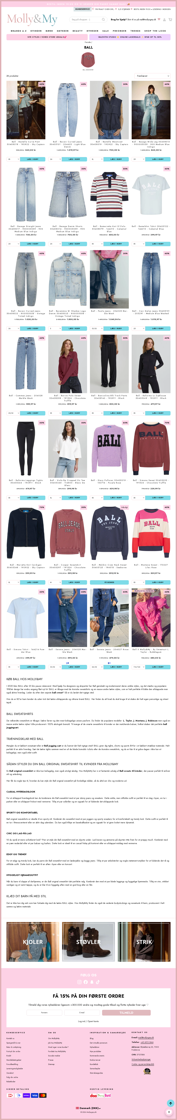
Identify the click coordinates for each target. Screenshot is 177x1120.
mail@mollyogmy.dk (148, 19)
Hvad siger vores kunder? (58, 1047)
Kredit (8, 1055)
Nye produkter (95, 1051)
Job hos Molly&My (55, 1043)
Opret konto (93, 1021)
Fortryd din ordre (13, 1051)
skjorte (82, 839)
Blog (92, 1038)
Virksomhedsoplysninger (141, 1059)
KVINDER (36, 30)
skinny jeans (85, 798)
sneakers (108, 819)
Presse (50, 1060)
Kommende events (97, 1055)
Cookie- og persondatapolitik (143, 1064)
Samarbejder (95, 1068)
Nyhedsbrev (94, 1047)
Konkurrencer (95, 1060)
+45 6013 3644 (147, 1042)
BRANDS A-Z (19, 30)
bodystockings (120, 903)
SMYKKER (63, 30)
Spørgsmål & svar (13, 1043)
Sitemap (51, 1064)
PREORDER (120, 30)
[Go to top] (170, 1103)
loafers (47, 843)
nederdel (18, 843)
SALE (105, 30)
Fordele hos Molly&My (57, 1051)
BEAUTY (78, 30)
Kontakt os (10, 1038)
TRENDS (135, 30)
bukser (37, 843)
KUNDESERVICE (82, 9)
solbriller (67, 801)
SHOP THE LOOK (155, 30)
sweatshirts (25, 720)
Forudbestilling (12, 1064)
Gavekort (10, 1073)
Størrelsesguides (96, 1073)
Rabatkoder (10, 1081)
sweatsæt (32, 745)
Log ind (81, 1021)
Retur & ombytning (13, 1047)
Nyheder (93, 30)
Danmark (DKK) (89, 1108)
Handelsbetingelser (13, 1060)
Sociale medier (54, 1055)
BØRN (49, 30)
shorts (117, 745)
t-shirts (90, 749)
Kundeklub (94, 1064)
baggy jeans (89, 860)
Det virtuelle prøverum (98, 1043)
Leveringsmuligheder (14, 1068)
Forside (88, 42)
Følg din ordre (12, 1077)
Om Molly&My (53, 1038)
